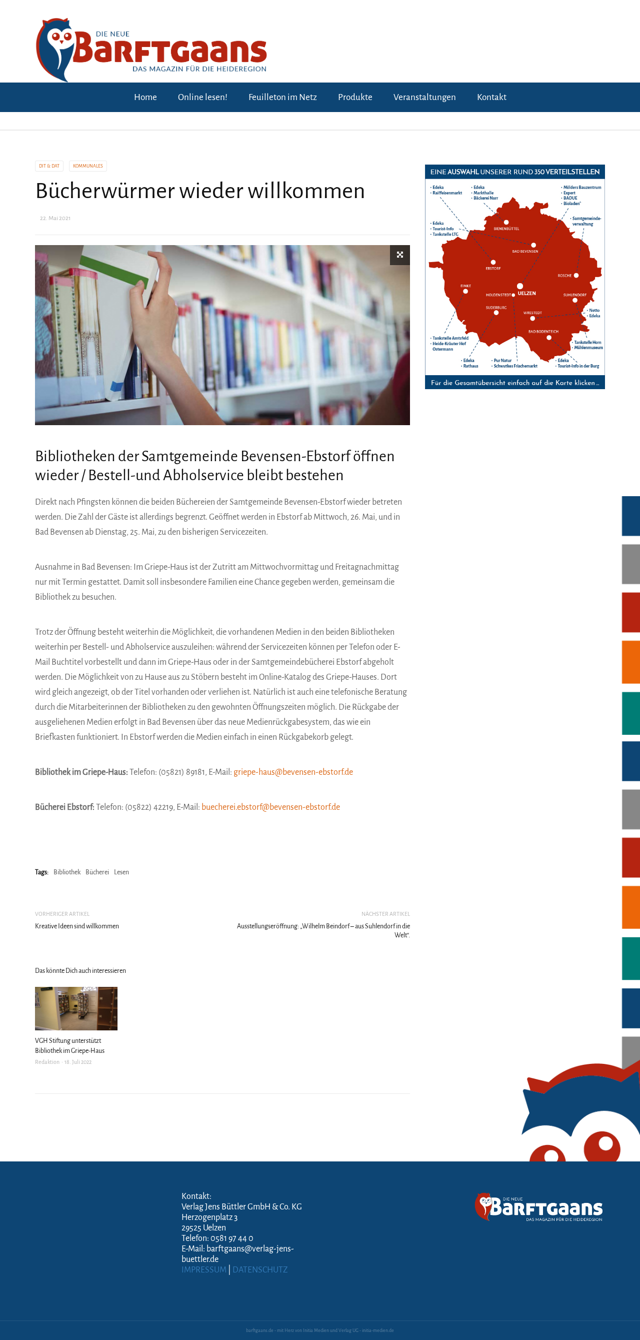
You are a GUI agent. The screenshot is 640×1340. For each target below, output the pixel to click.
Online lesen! (203, 97)
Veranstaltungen (425, 97)
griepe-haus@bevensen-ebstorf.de (293, 772)
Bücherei (97, 872)
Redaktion (47, 1062)
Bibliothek (67, 872)
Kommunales (88, 166)
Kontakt (491, 97)
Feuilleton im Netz (282, 97)
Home (145, 97)
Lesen (121, 872)
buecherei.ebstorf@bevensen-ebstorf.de (271, 807)
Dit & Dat (49, 166)
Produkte (355, 97)
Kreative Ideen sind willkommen (77, 926)
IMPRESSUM (204, 1269)
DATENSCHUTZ (260, 1269)
